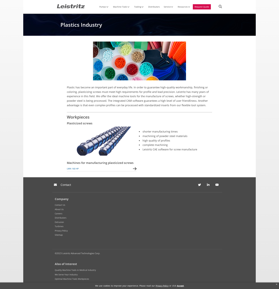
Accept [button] (180, 285)
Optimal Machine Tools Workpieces (72, 279)
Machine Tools (120, 6)
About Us (59, 209)
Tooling (137, 6)
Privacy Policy (61, 230)
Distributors (154, 6)
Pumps (102, 6)
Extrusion (59, 222)
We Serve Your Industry (66, 274)
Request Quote (202, 6)
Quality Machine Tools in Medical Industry (75, 270)
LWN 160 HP (73, 168)
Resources (183, 6)
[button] (277, 284)
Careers (58, 213)
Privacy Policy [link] (162, 285)
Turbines (59, 226)
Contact (66, 185)
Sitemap (59, 234)
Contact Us (60, 205)
